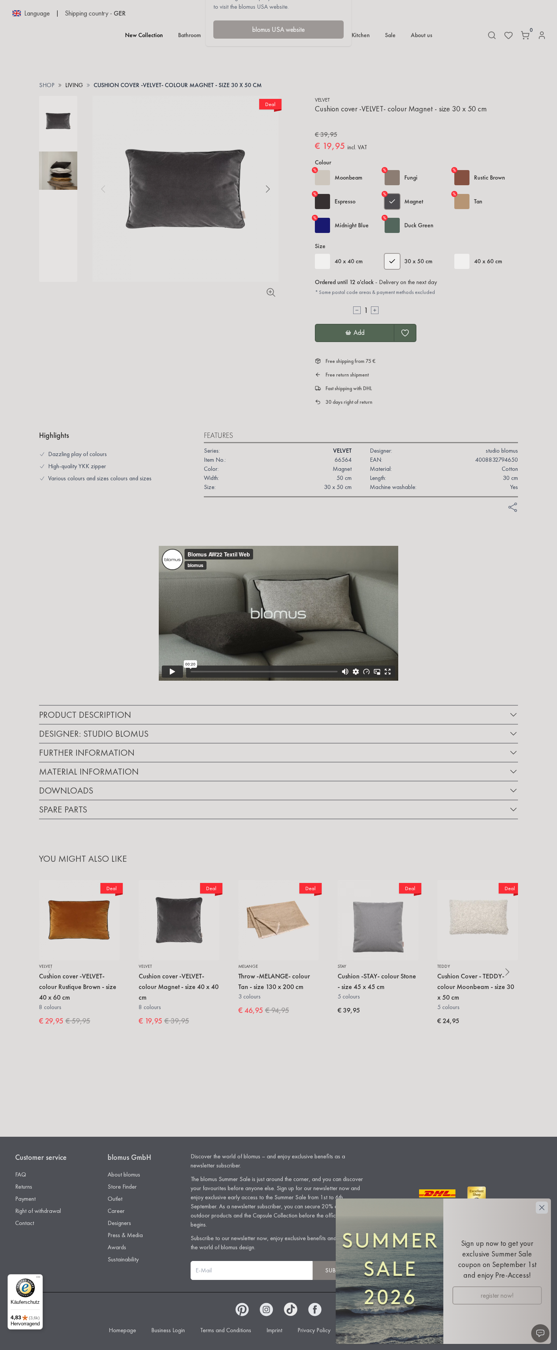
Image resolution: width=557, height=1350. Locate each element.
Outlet (115, 1199)
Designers (119, 1223)
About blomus (124, 1174)
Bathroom (189, 35)
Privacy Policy (313, 1330)
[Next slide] (267, 189)
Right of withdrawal (38, 1211)
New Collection (144, 35)
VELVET (322, 99)
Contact (24, 1223)
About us (421, 35)
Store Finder (122, 1187)
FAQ (20, 1174)
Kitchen (361, 35)
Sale (390, 35)
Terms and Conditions (225, 1330)
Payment (25, 1199)
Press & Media (125, 1235)
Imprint (274, 1330)
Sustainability (123, 1259)
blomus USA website (278, 29)
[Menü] (38, 1278)
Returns (23, 1187)
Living (74, 85)
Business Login (168, 1330)
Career (116, 1211)
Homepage (122, 1330)
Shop (47, 85)
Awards (117, 1247)
